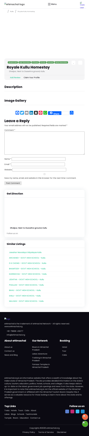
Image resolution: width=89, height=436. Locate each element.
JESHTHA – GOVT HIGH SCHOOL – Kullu (26, 279)
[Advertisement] (44, 31)
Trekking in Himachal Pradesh (41, 359)
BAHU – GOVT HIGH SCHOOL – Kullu (25, 290)
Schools (50, 62)
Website (8, 169)
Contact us (9, 351)
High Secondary (24, 62)
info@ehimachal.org (16, 335)
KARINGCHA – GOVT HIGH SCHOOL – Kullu (28, 274)
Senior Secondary (61, 62)
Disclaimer (62, 432)
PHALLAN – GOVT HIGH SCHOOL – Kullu (26, 285)
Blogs (13, 414)
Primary (43, 62)
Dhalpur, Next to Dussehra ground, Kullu (28, 228)
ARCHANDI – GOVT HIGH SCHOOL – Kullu (27, 258)
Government (13, 62)
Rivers (15, 418)
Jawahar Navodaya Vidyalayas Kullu (25, 252)
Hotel (64, 347)
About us (8, 347)
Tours (20, 410)
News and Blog (11, 355)
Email (7, 164)
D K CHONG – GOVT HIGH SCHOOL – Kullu (27, 263)
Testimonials (31, 414)
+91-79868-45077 (15, 331)
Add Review (15, 77)
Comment (9, 130)
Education (24, 418)
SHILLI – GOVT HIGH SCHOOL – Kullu (25, 295)
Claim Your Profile (32, 77)
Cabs (64, 355)
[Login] (76, 63)
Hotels (14, 410)
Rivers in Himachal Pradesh (40, 348)
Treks (7, 410)
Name (7, 159)
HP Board (35, 62)
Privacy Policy (28, 432)
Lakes (7, 414)
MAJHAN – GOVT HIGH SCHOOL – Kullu (26, 301)
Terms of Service (46, 432)
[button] (82, 4)
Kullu (12, 11)
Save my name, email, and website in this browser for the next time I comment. (40, 178)
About (33, 410)
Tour (64, 351)
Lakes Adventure (39, 353)
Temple (7, 418)
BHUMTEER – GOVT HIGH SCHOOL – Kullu (27, 268)
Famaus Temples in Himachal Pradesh (41, 366)
